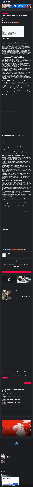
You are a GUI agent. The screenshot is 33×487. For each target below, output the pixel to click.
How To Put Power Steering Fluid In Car (16, 350)
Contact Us (2, 467)
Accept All (15, 483)
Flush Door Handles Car (8, 9)
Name (3, 368)
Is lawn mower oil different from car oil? (8, 31)
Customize (5, 483)
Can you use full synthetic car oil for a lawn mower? (9, 30)
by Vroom (8, 485)
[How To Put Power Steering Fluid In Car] (16, 319)
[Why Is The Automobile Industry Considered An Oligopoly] (4, 390)
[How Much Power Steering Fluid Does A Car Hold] (6, 294)
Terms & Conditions (3, 471)
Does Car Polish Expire (6, 435)
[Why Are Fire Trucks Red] (3, 461)
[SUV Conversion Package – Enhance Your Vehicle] (4, 403)
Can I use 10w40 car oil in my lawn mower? (8, 32)
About (1, 466)
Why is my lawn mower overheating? (7, 34)
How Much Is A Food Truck (9, 456)
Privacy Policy (17, 375)
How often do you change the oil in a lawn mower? (9, 33)
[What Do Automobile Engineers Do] (4, 393)
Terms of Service (22, 375)
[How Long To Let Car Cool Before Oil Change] (26, 293)
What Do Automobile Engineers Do (12, 392)
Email (3, 371)
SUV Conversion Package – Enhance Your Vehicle (14, 402)
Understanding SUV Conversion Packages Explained (14, 396)
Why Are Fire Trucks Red (9, 460)
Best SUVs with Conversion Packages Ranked (13, 399)
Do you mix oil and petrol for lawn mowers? (8, 35)
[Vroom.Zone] (6, 2)
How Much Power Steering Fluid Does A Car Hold (5, 300)
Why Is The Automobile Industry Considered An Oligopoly (15, 389)
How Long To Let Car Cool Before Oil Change (26, 297)
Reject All (10, 483)
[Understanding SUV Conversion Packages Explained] (4, 397)
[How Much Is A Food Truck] (3, 457)
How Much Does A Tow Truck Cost (11, 453)
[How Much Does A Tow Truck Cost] (3, 454)
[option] (16, 428)
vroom (8, 253)
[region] (10, 481)
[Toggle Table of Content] (22, 27)
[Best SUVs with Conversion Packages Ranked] (4, 400)
